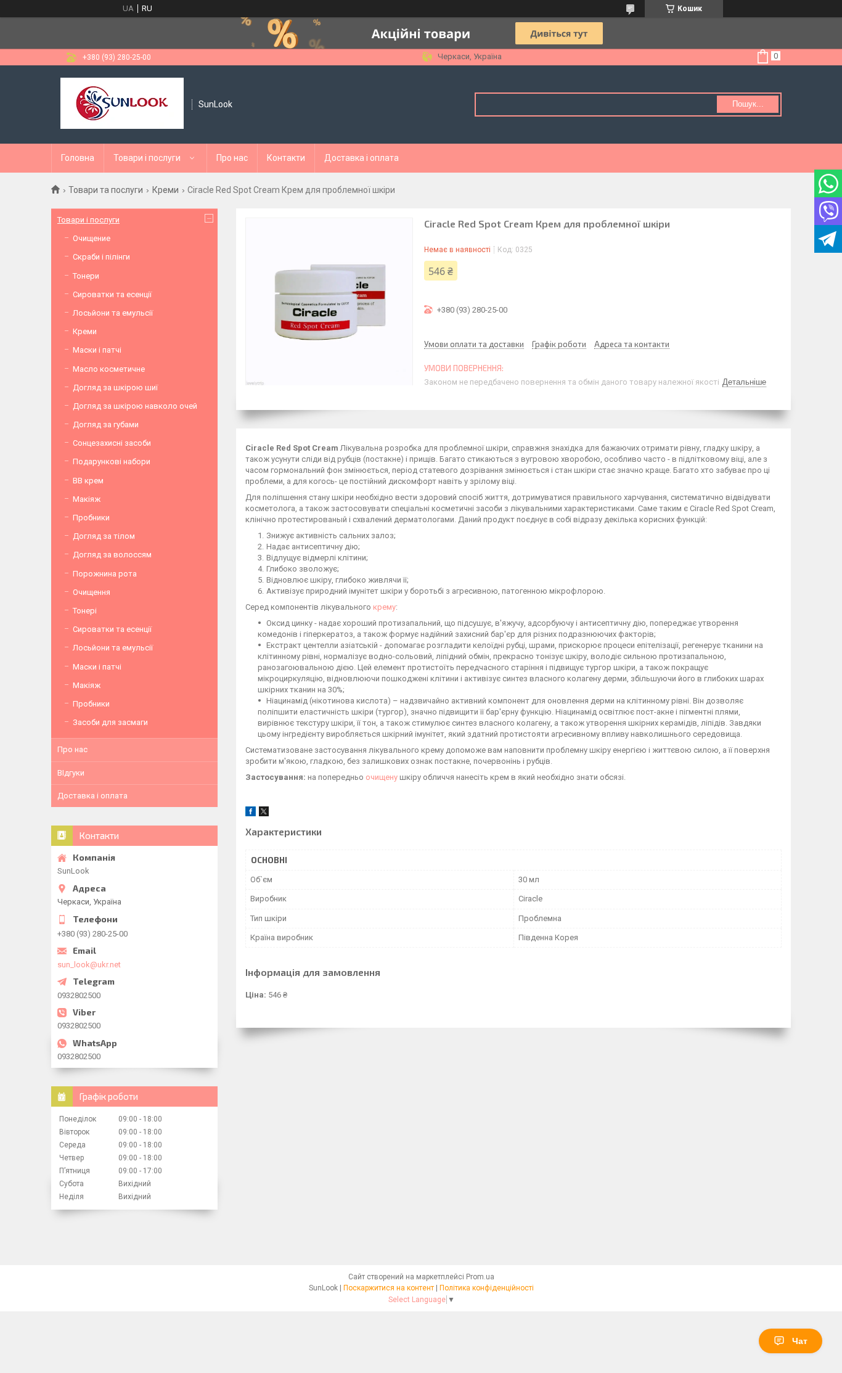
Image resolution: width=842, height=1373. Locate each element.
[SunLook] (122, 104)
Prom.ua (480, 1277)
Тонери (86, 276)
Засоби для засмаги (110, 722)
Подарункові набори (111, 461)
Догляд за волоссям (112, 554)
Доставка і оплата (361, 158)
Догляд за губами (106, 424)
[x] (264, 813)
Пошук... (748, 104)
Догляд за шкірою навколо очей (135, 406)
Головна (77, 158)
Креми (165, 190)
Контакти (286, 158)
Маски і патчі (97, 350)
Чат (799, 1341)
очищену (382, 777)
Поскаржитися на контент (388, 1288)
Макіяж (86, 499)
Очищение (91, 238)
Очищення (91, 592)
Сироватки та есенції (112, 294)
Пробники (91, 517)
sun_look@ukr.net (89, 964)
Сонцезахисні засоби (112, 443)
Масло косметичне (109, 369)
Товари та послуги (105, 190)
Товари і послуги (147, 158)
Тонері (85, 610)
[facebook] (250, 813)
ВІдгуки (70, 772)
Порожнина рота (105, 573)
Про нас (232, 158)
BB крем (88, 480)
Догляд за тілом (104, 536)
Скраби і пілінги (101, 256)
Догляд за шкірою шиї (115, 387)
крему (384, 607)
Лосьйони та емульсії (113, 313)
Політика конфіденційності (486, 1288)
